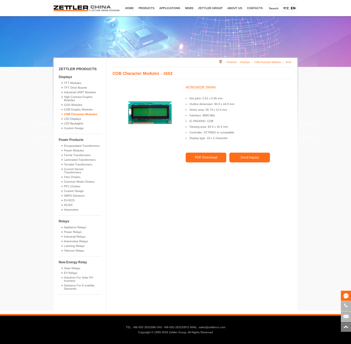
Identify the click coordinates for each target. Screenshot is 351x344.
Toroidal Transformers (78, 164)
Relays (64, 221)
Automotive (71, 209)
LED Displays (72, 118)
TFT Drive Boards (75, 87)
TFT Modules (72, 83)
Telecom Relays (74, 250)
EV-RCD (69, 200)
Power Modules (74, 150)
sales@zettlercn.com (212, 327)
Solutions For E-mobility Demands (79, 287)
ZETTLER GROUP (210, 8)
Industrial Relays (74, 236)
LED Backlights (73, 123)
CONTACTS (255, 8)
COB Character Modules (80, 114)
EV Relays (70, 272)
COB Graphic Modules (78, 109)
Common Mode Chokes (79, 181)
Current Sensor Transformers (74, 170)
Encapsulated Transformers (82, 145)
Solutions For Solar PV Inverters (78, 279)
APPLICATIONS (169, 8)
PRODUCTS (146, 8)
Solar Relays (72, 268)
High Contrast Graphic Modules (78, 98)
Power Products (71, 139)
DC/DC (68, 205)
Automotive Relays (76, 241)
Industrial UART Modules (80, 92)
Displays (65, 77)
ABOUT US (234, 8)
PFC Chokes (72, 186)
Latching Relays (74, 246)
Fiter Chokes (72, 177)
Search (273, 8)
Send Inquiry (249, 157)
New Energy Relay (73, 262)
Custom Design (74, 128)
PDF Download (206, 157)
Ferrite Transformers (77, 155)
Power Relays (73, 232)
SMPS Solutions (74, 195)
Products (232, 62)
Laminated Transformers (80, 159)
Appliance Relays (75, 227)
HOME (129, 8)
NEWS (189, 8)
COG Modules (73, 104)
